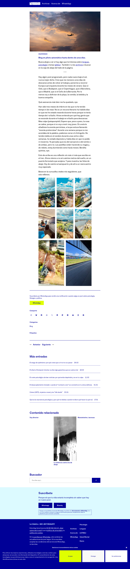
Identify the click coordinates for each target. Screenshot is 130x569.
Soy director (34, 418)
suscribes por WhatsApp (41, 537)
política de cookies (36, 533)
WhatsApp (37, 303)
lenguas (85, 62)
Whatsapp (45, 505)
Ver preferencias (116, 556)
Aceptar (70, 556)
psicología (42, 65)
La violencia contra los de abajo (63, 463)
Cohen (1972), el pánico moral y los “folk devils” (46, 392)
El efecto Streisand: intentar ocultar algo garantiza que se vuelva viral (54, 370)
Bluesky (60, 505)
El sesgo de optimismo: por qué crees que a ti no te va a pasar (51, 363)
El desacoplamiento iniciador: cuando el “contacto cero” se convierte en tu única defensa (61, 385)
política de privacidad (54, 530)
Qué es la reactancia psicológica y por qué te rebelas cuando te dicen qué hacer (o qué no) (61, 400)
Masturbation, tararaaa (86, 418)
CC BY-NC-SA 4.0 (52, 528)
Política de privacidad (22, 565)
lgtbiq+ (58, 65)
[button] (126, 547)
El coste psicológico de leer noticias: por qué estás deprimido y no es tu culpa (56, 377)
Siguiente (46, 344)
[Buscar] (96, 480)
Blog (31, 326)
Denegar (93, 556)
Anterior (36, 344)
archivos (79, 65)
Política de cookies (9, 565)
